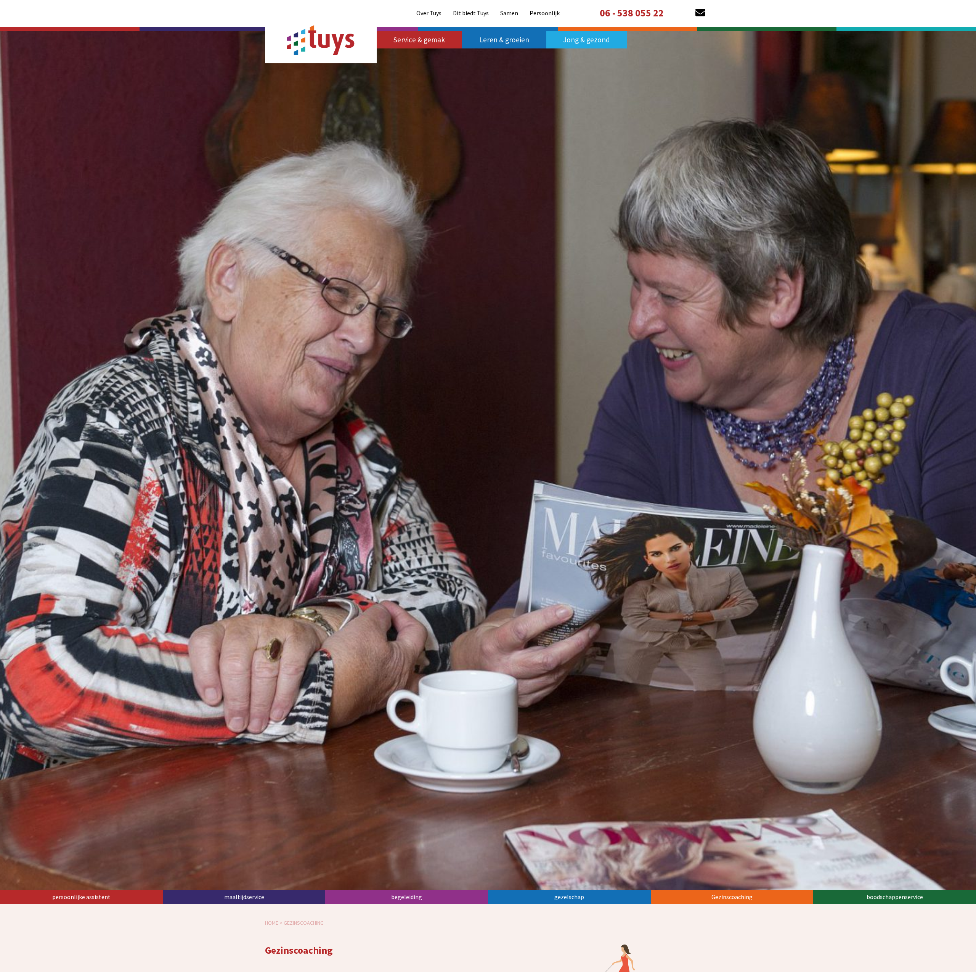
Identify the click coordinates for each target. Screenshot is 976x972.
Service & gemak (419, 39)
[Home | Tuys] (320, 38)
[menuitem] (429, 13)
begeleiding (406, 897)
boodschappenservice (895, 897)
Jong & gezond (586, 39)
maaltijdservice (244, 897)
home (271, 922)
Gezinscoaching (732, 897)
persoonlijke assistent (81, 897)
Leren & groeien (504, 39)
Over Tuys (428, 13)
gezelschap (569, 897)
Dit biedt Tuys (471, 13)
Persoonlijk (545, 13)
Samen (509, 13)
